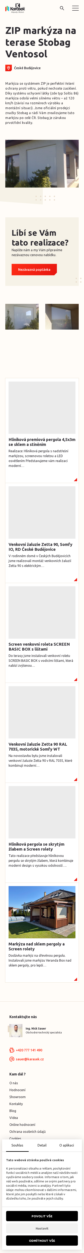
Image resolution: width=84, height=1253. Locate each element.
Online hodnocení (22, 1124)
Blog (12, 1111)
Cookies (15, 1138)
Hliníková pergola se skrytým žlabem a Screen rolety (36, 846)
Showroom (17, 1097)
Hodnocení (17, 1090)
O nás (13, 1083)
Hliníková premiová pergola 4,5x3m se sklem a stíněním (42, 442)
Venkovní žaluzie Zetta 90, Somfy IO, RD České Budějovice (40, 547)
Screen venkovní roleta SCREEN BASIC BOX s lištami (39, 646)
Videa (13, 1118)
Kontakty (16, 1104)
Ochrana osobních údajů (27, 1131)
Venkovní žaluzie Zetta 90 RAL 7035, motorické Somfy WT (38, 746)
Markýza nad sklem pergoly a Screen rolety (37, 946)
